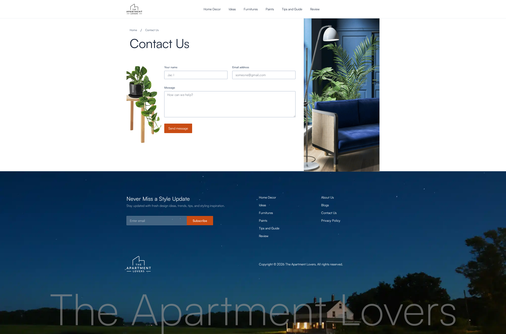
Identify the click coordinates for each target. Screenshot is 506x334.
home (133, 30)
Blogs (325, 205)
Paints (270, 9)
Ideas (232, 9)
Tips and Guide (292, 9)
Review (315, 9)
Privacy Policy (330, 220)
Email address (240, 67)
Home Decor (212, 9)
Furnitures (251, 9)
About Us (327, 197)
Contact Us (329, 213)
